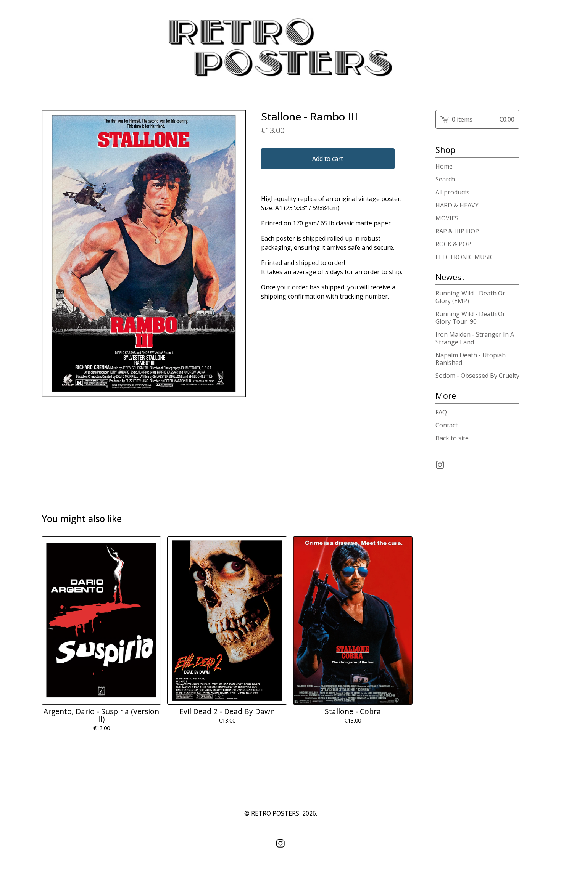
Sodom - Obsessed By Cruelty (477, 375)
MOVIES (446, 218)
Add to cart (327, 158)
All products (452, 192)
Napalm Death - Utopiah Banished (470, 359)
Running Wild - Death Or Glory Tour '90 (470, 318)
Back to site (452, 438)
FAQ (441, 412)
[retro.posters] (280, 48)
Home (444, 166)
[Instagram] (440, 464)
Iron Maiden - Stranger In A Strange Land (474, 338)
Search (445, 179)
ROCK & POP (453, 244)
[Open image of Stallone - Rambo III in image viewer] (144, 253)
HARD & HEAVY (457, 205)
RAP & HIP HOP (457, 231)
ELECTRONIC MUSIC (464, 257)
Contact (446, 425)
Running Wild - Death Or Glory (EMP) (470, 297)
